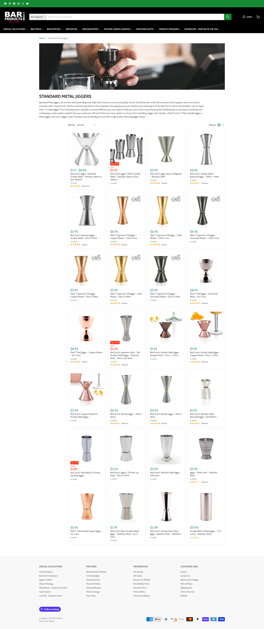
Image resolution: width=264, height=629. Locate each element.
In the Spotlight (93, 576)
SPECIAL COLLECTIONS (14, 29)
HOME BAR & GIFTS (145, 29)
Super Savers (45, 592)
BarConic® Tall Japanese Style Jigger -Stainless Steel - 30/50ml (165, 532)
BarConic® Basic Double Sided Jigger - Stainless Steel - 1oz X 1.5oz (124, 534)
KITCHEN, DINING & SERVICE (117, 29)
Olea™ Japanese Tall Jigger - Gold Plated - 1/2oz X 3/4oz (126, 295)
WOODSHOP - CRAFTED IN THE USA (201, 29)
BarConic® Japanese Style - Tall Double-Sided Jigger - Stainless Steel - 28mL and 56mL (125, 355)
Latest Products (46, 572)
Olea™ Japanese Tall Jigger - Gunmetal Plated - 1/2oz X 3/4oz (165, 295)
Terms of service (188, 592)
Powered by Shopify (46, 621)
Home (42, 38)
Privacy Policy (139, 592)
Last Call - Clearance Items (50, 596)
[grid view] (219, 125)
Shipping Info (186, 588)
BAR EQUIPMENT (90, 29)
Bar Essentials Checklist (96, 572)
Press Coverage (93, 592)
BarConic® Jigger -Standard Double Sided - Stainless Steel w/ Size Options (85, 176)
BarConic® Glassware (48, 576)
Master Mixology (46, 584)
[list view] (223, 125)
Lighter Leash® (45, 580)
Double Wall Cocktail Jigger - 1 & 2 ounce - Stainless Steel (205, 532)
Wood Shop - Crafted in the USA (53, 588)
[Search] (227, 17)
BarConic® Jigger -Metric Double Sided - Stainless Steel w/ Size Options (125, 176)
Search (184, 572)
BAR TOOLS (36, 29)
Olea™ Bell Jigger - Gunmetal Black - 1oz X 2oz (204, 295)
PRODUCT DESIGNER (169, 29)
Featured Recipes (93, 588)
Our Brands (138, 572)
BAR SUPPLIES (54, 29)
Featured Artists (93, 580)
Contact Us (185, 576)
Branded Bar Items (141, 584)
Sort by (71, 125)
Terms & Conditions (141, 596)
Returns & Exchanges (189, 580)
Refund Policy (187, 584)
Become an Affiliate (141, 580)
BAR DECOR (71, 29)
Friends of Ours (139, 588)
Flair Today (91, 596)
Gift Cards (137, 576)
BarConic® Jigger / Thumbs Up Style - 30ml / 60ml (124, 474)
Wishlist (184, 596)
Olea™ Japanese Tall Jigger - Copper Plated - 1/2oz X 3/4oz (84, 295)
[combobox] (135, 17)
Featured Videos (93, 584)
